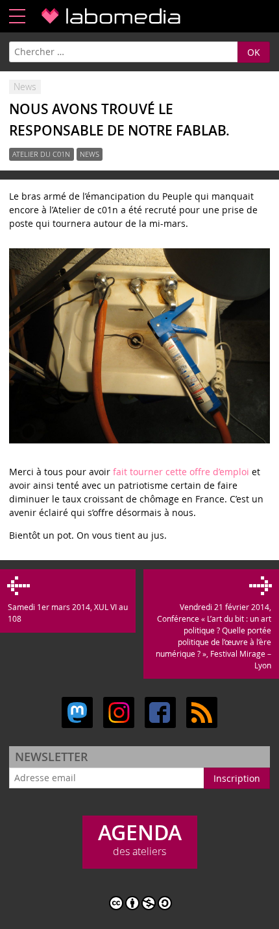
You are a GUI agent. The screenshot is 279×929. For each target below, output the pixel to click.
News (89, 154)
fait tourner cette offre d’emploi (181, 471)
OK (253, 52)
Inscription (236, 778)
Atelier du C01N (41, 154)
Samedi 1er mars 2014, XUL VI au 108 (67, 613)
